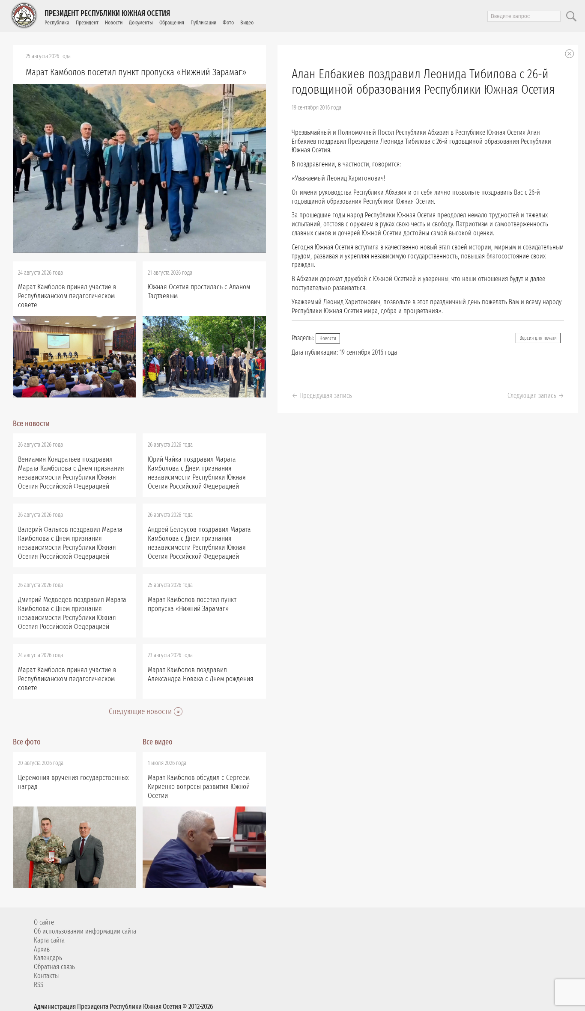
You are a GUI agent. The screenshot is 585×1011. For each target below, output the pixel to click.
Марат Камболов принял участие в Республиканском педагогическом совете (67, 295)
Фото (228, 22)
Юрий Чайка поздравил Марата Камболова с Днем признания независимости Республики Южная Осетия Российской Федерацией (197, 473)
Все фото (27, 742)
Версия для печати (538, 338)
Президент (87, 22)
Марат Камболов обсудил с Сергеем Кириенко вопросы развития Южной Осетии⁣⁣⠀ (199, 786)
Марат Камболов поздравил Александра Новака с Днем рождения (201, 674)
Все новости (31, 423)
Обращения (171, 22)
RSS (38, 985)
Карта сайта (49, 940)
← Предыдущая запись (322, 395)
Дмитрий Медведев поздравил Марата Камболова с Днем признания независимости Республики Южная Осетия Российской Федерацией (72, 613)
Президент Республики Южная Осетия (107, 13)
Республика (57, 22)
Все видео (158, 742)
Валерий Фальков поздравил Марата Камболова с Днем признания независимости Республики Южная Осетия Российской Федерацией (70, 543)
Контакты (46, 976)
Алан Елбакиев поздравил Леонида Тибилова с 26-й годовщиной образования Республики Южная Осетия (423, 81)
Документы (141, 22)
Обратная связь (54, 967)
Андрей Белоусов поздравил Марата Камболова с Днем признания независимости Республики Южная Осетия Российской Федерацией (199, 543)
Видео (247, 22)
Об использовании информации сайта (85, 931)
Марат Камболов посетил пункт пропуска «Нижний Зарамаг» (136, 72)
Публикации (203, 22)
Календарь (48, 958)
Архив (42, 949)
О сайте (44, 922)
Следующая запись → (535, 395)
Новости (113, 22)
